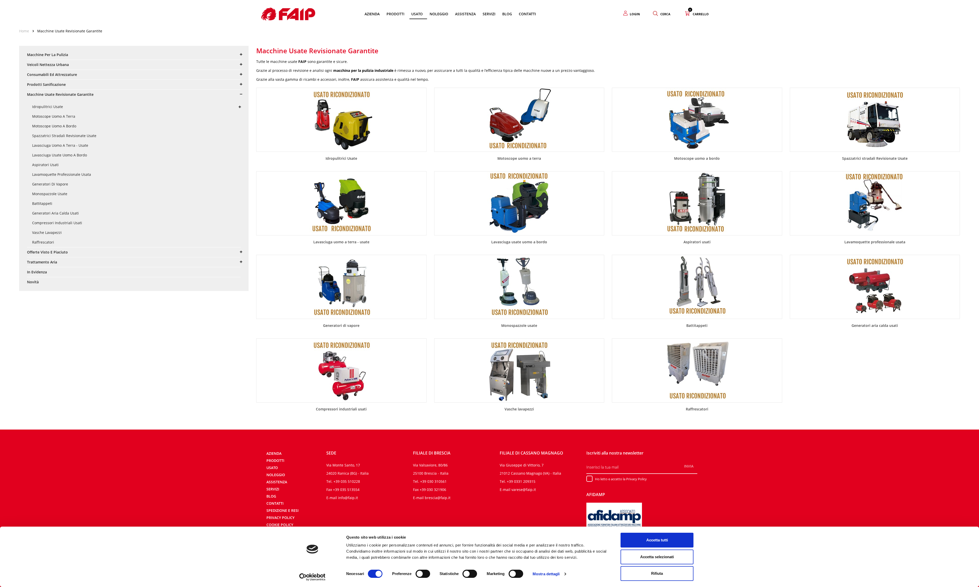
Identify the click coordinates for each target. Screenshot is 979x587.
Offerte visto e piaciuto (47, 252)
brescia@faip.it (437, 497)
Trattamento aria (42, 262)
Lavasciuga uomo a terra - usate (60, 145)
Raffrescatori (43, 242)
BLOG (271, 496)
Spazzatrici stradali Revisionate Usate (64, 135)
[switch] (423, 574)
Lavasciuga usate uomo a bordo (59, 155)
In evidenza (37, 272)
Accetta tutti (657, 540)
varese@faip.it (523, 489)
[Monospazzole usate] (519, 286)
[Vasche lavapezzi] (519, 370)
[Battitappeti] (697, 286)
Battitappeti (42, 203)
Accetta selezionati (657, 557)
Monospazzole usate (49, 193)
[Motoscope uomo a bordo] (697, 119)
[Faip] (288, 13)
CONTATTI (275, 503)
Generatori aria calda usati (55, 213)
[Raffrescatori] (697, 370)
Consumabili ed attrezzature (52, 74)
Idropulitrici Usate (47, 106)
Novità (33, 281)
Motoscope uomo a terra (53, 116)
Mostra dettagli (546, 574)
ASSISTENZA (276, 481)
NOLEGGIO (275, 474)
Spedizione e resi (282, 510)
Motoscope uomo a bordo (54, 126)
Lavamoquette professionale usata (61, 174)
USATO (272, 467)
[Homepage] (26, 31)
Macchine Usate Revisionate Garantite (60, 94)
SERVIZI (272, 489)
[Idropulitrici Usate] (341, 119)
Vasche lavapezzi (47, 232)
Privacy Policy (280, 517)
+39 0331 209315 (521, 481)
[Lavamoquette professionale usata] (875, 203)
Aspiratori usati (45, 164)
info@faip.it (348, 497)
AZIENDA (273, 453)
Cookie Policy (279, 524)
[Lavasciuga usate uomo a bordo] (519, 203)
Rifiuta (657, 573)
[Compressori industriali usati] (341, 370)
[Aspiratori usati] (697, 203)
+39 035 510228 (346, 481)
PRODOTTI (275, 460)
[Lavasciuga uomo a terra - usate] (341, 203)
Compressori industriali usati (57, 222)
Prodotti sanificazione (46, 84)
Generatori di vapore (50, 184)
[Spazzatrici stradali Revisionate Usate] (875, 119)
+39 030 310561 (433, 481)
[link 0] (312, 577)
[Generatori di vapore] (341, 286)
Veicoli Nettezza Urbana (48, 64)
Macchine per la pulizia (47, 54)
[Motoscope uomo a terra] (519, 119)
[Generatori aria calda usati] (875, 286)
